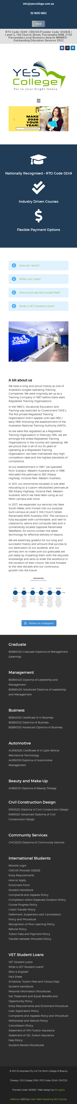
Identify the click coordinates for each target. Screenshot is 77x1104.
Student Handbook (21, 890)
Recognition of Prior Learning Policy (32, 924)
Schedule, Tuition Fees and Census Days (34, 981)
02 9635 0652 (38, 13)
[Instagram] (67, 48)
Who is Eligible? (19, 971)
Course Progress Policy (23, 904)
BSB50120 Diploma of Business (29, 722)
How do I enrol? (29, 265)
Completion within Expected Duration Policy (37, 899)
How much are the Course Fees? (39, 292)
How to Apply (17, 880)
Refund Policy (18, 929)
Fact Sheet (15, 976)
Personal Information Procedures (30, 991)
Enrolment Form (19, 885)
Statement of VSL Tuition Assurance (31, 1035)
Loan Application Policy (24, 1010)
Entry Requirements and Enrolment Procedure (38, 1006)
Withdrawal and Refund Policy (28, 1020)
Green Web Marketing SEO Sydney (48, 1099)
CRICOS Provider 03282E (24, 870)
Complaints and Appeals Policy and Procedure (38, 1015)
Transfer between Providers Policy (30, 938)
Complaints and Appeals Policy (28, 894)
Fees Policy (16, 1040)
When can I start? (30, 279)
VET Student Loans (21, 962)
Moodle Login (17, 865)
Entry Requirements (21, 875)
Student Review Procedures (26, 1045)
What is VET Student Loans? (36, 306)
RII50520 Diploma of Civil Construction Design (38, 809)
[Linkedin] (73, 48)
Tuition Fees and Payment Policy (29, 934)
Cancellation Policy (21, 1025)
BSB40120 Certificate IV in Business (31, 717)
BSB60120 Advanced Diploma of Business (35, 727)
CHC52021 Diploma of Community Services (36, 842)
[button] (38, 100)
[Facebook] (62, 48)
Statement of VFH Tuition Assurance (32, 1030)
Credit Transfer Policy (22, 909)
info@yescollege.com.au (38, 3)
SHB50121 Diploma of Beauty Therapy (32, 788)
